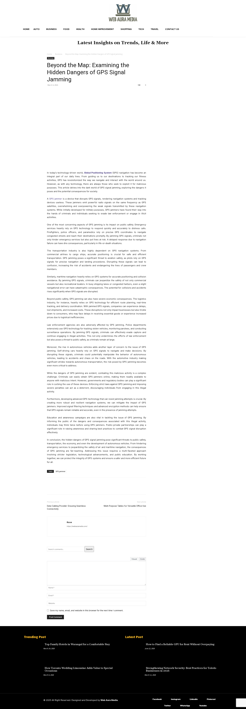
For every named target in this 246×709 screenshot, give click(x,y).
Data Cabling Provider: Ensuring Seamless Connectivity (66, 507)
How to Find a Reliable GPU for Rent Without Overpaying (180, 644)
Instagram (176, 699)
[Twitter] (56, 91)
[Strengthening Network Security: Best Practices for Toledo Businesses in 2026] (134, 674)
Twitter (167, 705)
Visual (134, 559)
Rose (69, 522)
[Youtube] (194, 705)
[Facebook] (50, 91)
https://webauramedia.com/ (77, 526)
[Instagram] (166, 699)
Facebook (157, 699)
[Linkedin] (185, 699)
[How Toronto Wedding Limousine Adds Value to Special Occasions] (33, 674)
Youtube (203, 705)
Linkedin (194, 699)
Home (49, 54)
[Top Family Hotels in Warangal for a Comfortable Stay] (33, 650)
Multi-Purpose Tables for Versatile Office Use (125, 506)
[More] (76, 91)
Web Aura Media (109, 700)
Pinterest (211, 699)
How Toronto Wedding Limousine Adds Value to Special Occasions (79, 669)
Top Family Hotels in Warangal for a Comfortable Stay (77, 644)
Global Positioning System (98, 172)
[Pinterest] (63, 91)
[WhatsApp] (69, 91)
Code (142, 559)
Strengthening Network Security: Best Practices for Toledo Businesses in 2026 (181, 669)
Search (89, 549)
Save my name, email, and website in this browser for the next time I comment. (86, 610)
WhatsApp (185, 705)
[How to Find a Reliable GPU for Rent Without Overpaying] (134, 650)
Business (58, 54)
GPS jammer (55, 198)
